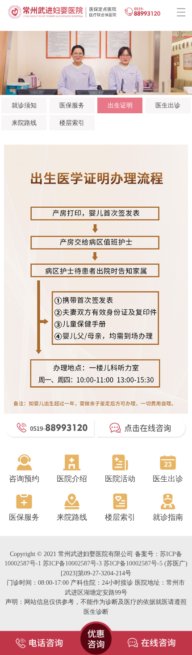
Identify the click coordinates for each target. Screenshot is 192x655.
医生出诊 (167, 105)
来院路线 (24, 122)
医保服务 (71, 105)
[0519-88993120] (38, 635)
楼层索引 (71, 122)
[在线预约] (153, 635)
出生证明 (120, 105)
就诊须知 (24, 105)
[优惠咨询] (96, 635)
